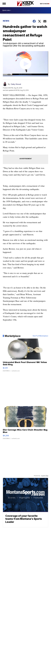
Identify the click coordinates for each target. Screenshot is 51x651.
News (6, 21)
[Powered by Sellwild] (44, 476)
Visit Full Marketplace (40, 336)
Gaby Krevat (16, 84)
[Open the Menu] (4, 4)
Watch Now (44, 3)
